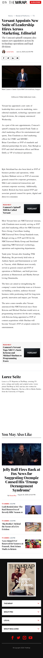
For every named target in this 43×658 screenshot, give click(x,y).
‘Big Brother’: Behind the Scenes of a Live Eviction (11, 526)
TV (34, 16)
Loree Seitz (10, 52)
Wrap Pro (8, 612)
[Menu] (4, 2)
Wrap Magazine (11, 629)
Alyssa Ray (12, 495)
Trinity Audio (23, 97)
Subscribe (35, 2)
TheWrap (8, 603)
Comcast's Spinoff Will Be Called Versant (12, 210)
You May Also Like (17, 434)
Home (10, 16)
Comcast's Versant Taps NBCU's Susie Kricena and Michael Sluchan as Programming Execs (12, 354)
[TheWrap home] (18, 2)
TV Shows (5, 504)
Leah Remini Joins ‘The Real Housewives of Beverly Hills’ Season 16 (12, 509)
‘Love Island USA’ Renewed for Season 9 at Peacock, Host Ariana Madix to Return (12, 544)
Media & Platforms (23, 16)
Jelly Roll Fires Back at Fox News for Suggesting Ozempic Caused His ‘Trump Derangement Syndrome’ (21, 479)
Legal (7, 620)
